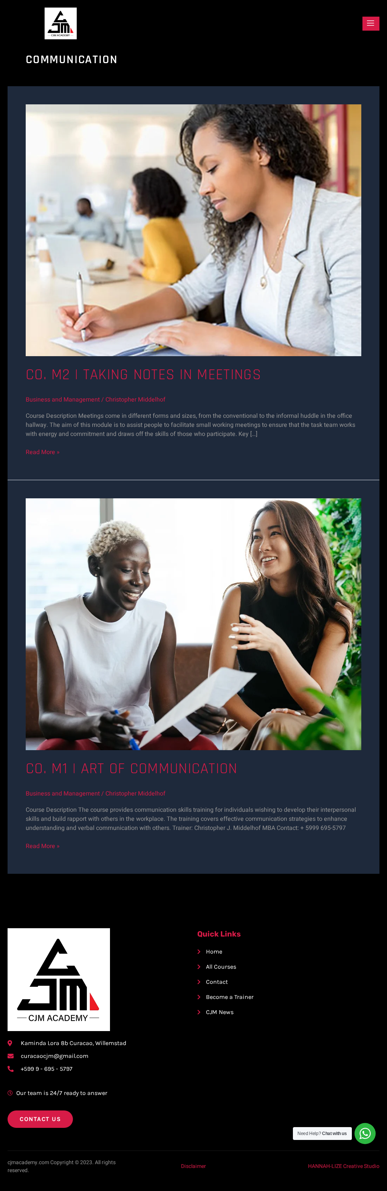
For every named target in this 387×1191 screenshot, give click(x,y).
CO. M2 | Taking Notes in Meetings (143, 375)
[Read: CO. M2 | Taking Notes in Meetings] (193, 229)
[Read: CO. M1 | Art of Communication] (193, 623)
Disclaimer (193, 1166)
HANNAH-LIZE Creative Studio (343, 1166)
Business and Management (63, 399)
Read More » (43, 452)
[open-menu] (370, 24)
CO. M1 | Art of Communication (132, 768)
